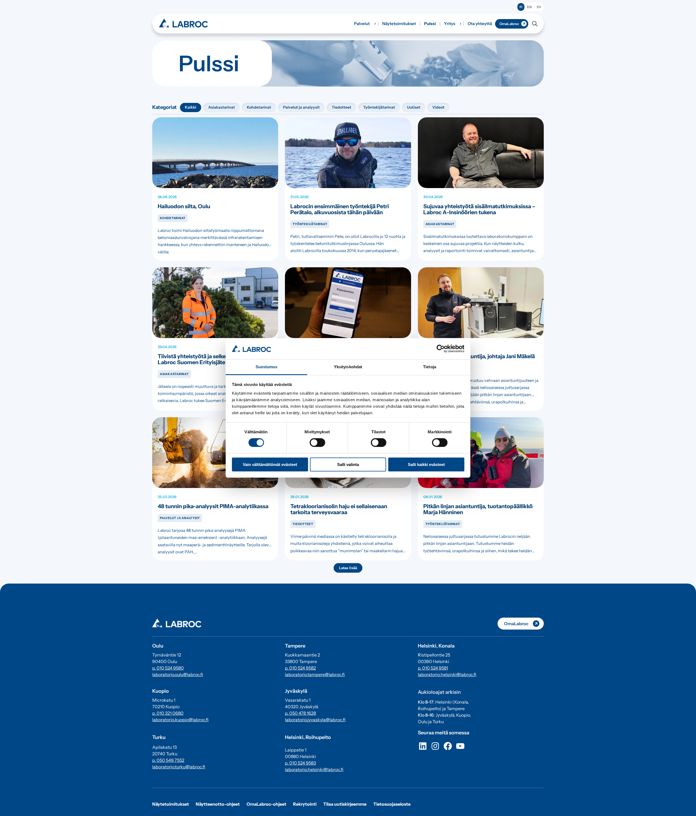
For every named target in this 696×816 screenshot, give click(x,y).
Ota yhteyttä (480, 23)
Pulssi (430, 23)
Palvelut (362, 23)
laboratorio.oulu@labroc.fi (177, 674)
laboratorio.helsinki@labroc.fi (314, 769)
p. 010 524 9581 (433, 668)
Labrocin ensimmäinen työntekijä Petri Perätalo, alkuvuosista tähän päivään (339, 209)
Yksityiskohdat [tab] (348, 366)
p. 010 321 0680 (168, 713)
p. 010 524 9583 (300, 763)
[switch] (317, 442)
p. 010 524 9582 (300, 668)
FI (521, 7)
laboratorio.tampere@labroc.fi (315, 674)
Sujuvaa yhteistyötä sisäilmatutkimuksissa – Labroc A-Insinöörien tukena (479, 209)
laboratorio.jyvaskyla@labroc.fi (315, 719)
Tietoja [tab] (429, 366)
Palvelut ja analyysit (301, 107)
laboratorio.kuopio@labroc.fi (180, 719)
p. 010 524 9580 (168, 668)
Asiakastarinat (221, 107)
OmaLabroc (509, 24)
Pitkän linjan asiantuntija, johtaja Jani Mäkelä (479, 356)
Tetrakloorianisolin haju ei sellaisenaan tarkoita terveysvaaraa (338, 509)
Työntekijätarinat (379, 107)
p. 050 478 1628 (300, 713)
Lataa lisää (348, 568)
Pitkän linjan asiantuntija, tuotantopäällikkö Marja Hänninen (478, 509)
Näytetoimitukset (399, 23)
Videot (438, 107)
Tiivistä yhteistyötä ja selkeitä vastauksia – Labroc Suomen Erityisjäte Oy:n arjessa (211, 359)
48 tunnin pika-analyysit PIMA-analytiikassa (213, 506)
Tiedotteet (341, 107)
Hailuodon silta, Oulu (184, 206)
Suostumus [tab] (267, 366)
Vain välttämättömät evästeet (270, 464)
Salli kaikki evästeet (426, 464)
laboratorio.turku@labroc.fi (178, 766)
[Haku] (534, 23)
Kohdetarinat (259, 107)
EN (529, 7)
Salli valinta (348, 464)
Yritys (449, 23)
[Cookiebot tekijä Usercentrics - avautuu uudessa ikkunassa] (440, 349)
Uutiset (413, 107)
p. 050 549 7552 (168, 760)
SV (539, 7)
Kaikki (190, 107)
